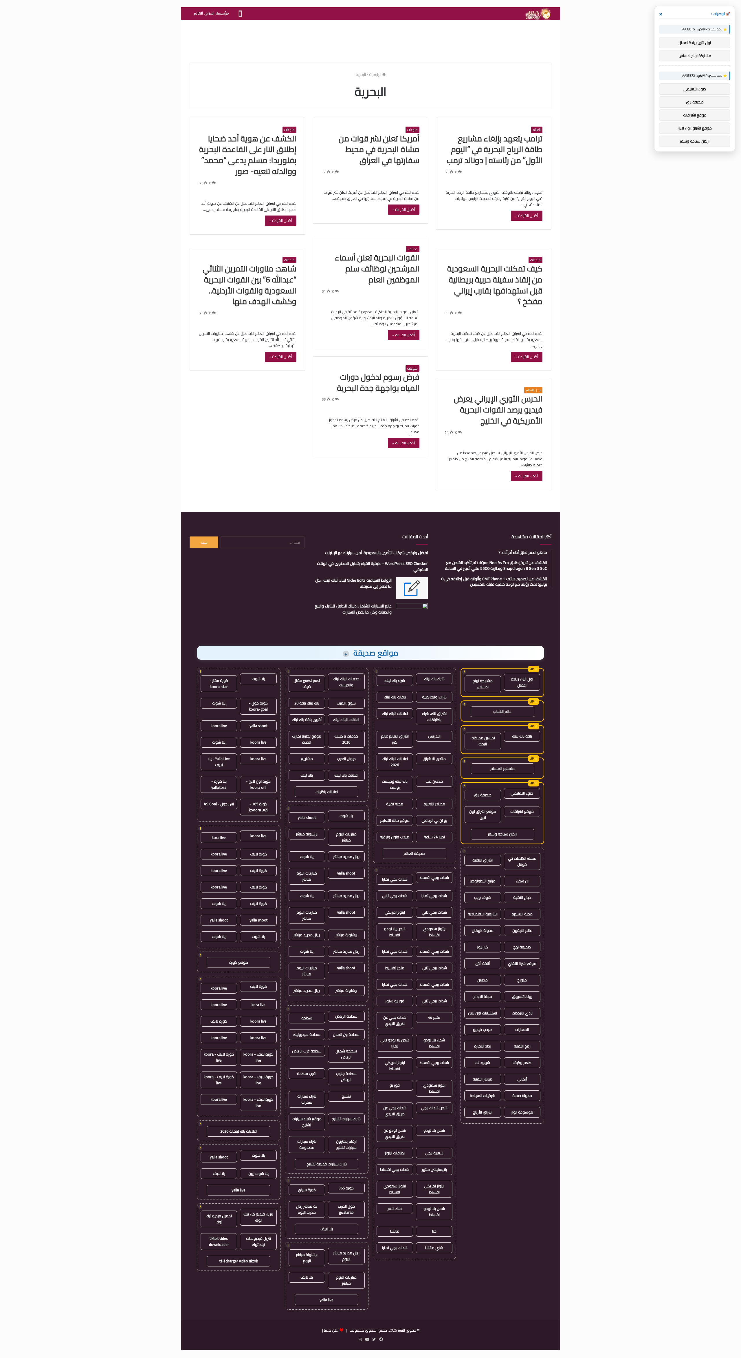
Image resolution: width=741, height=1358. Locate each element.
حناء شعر (395, 1208)
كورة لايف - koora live (258, 1057)
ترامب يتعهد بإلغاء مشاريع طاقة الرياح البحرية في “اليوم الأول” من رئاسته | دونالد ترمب (494, 149)
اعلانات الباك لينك (395, 713)
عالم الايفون (522, 930)
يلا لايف (326, 1228)
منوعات (412, 130)
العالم (537, 130)
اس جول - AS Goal (219, 803)
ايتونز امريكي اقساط (395, 1065)
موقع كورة (238, 962)
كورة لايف (258, 853)
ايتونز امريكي (395, 912)
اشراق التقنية (482, 860)
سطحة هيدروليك (306, 1034)
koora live (219, 725)
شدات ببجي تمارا (395, 879)
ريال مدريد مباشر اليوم (346, 1255)
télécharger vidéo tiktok (238, 1260)
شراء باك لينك (434, 678)
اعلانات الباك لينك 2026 (395, 761)
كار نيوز (482, 946)
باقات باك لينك (395, 696)
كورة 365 (346, 1187)
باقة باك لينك (522, 736)
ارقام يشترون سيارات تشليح (346, 1144)
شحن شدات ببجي (434, 1107)
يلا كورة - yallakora (219, 784)
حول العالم (533, 390)
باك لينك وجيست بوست (395, 784)
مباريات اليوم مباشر (346, 837)
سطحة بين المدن (346, 1034)
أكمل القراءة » (526, 215)
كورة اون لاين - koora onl (258, 784)
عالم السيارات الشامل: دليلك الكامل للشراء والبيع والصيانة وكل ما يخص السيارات (353, 609)
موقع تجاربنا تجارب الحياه (306, 739)
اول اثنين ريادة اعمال (522, 682)
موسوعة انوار (522, 1112)
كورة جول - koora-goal (258, 706)
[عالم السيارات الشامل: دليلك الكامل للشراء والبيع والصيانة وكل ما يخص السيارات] (412, 614)
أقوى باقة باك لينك (307, 719)
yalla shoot (307, 817)
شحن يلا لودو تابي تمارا (394, 1042)
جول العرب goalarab (346, 1209)
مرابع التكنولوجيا (483, 880)
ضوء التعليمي (522, 793)
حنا (434, 1231)
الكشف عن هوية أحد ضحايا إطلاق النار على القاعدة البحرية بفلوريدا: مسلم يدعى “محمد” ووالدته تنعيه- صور (247, 154)
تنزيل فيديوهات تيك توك (258, 1241)
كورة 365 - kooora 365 (258, 806)
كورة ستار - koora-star (219, 683)
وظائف (413, 249)
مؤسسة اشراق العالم (211, 13)
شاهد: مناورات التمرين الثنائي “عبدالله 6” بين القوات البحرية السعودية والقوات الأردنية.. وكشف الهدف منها (249, 285)
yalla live (326, 1299)
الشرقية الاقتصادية (483, 913)
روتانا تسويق (522, 996)
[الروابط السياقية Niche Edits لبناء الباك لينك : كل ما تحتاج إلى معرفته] (412, 588)
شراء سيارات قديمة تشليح (327, 1163)
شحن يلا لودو (434, 1130)
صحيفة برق (482, 794)
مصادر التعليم (434, 803)
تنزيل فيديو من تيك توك (258, 1217)
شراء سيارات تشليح (346, 1118)
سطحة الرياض (346, 1016)
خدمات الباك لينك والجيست (346, 681)
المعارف (522, 1029)
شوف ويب (482, 897)
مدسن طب (434, 781)
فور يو (395, 1085)
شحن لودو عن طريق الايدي (395, 1133)
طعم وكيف (522, 1062)
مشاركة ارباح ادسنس (483, 683)
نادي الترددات (522, 1013)
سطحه (306, 1017)
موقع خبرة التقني (522, 963)
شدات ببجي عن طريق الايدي (394, 1020)
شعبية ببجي (434, 1152)
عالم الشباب (502, 711)
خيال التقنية (522, 897)
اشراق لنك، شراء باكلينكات (434, 716)
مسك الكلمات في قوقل (522, 861)
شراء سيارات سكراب (306, 1099)
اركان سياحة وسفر (502, 834)
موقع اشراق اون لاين (482, 814)
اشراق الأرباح (482, 1112)
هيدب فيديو (482, 1029)
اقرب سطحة (306, 1073)
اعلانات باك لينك (346, 775)
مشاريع (307, 758)
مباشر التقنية (482, 1079)
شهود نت (482, 1062)
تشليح (346, 1096)
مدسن (482, 979)
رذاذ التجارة (482, 1046)
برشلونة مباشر (307, 834)
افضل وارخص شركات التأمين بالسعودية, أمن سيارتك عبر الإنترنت (376, 552)
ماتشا (394, 1231)
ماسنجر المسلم (502, 768)
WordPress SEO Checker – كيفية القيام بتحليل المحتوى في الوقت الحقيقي (372, 566)
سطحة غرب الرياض (307, 1050)
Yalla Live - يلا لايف (219, 761)
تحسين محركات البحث (483, 740)
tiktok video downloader (219, 1241)
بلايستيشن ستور (434, 1169)
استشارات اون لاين (482, 1013)
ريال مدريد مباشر (346, 856)
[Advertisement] (370, 39)
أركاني (522, 1079)
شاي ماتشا (434, 1247)
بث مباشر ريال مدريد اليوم (306, 1209)
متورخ (522, 979)
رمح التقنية (522, 1046)
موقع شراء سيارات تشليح (307, 1121)
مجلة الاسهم (522, 913)
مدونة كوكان (483, 930)
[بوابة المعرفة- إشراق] (537, 14)
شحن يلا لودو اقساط (395, 931)
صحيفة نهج (522, 946)
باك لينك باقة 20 (306, 703)
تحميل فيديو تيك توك (219, 1218)
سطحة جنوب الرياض (346, 1076)
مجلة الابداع (482, 996)
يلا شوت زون (258, 1173)
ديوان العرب (346, 758)
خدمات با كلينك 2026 (346, 739)
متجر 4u (434, 1017)
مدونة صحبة (522, 1095)
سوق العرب (346, 703)
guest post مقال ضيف (307, 683)
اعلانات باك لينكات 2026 (238, 1131)
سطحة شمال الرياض (346, 1054)
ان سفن (522, 880)
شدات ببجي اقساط (434, 877)
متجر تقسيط (394, 967)
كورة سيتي (307, 1189)
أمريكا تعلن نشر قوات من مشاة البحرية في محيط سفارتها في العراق (379, 149)
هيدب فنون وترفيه (395, 836)
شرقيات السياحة (482, 1095)
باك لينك (306, 775)
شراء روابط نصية (434, 696)
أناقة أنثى (482, 963)
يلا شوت (346, 815)
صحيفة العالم (414, 853)
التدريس (434, 736)
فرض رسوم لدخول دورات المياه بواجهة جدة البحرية (378, 382)
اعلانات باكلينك (327, 791)
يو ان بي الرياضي (434, 820)
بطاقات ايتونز (395, 1152)
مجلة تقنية (394, 803)
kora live (219, 837)
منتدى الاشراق (434, 758)
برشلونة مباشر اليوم (307, 1257)
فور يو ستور (394, 1000)
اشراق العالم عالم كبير (395, 739)
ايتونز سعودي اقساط (434, 931)
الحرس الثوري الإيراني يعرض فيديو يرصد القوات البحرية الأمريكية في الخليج (498, 409)
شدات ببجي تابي (394, 895)
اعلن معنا (331, 1330)
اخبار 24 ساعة (434, 836)
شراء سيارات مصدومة (306, 1144)
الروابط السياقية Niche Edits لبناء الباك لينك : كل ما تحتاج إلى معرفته (353, 583)
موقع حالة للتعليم (395, 820)
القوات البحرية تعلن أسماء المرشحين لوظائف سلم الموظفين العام (377, 268)
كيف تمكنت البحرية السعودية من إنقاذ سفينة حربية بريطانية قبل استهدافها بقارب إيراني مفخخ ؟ (494, 285)
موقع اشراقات (522, 811)
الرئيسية (375, 74)
